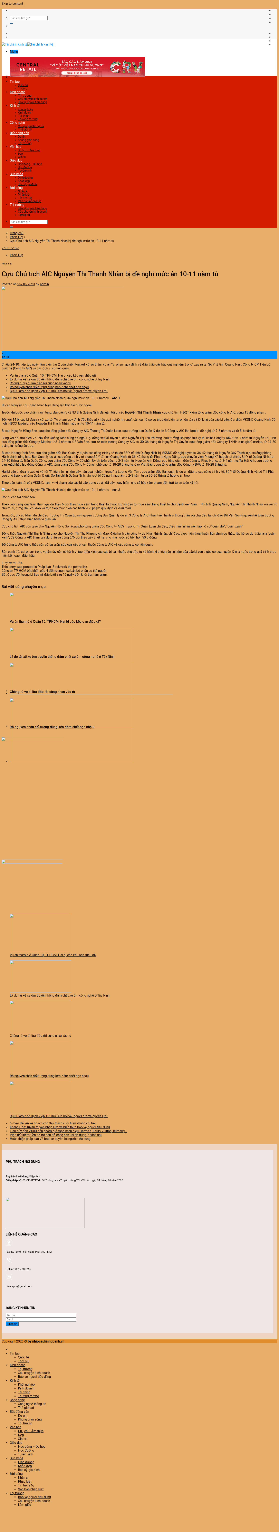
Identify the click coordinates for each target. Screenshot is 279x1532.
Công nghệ (17, 123)
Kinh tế (15, 106)
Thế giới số (25, 129)
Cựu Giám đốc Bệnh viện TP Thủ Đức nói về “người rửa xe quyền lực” (59, 391)
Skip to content (12, 4)
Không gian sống (28, 140)
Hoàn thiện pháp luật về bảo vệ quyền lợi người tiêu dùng (50, 1139)
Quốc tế (23, 85)
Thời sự (23, 88)
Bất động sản (19, 133)
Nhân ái (23, 191)
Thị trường (24, 95)
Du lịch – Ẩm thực (29, 150)
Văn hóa (15, 147)
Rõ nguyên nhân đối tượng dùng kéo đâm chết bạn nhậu (49, 387)
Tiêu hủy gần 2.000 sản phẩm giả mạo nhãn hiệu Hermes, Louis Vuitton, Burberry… (68, 1131)
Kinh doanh (17, 92)
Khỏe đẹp (24, 181)
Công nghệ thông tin (31, 126)
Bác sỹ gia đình (27, 184)
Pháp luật (24, 194)
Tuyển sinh (25, 170)
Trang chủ (16, 233)
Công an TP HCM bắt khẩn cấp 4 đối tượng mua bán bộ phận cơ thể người (54, 571)
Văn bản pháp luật (29, 201)
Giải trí (22, 156)
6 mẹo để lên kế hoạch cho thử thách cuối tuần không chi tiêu (53, 1123)
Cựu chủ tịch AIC (13, 526)
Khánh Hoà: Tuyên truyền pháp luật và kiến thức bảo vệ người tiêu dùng (60, 1127)
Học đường (25, 167)
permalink (80, 567)
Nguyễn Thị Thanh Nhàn (143, 412)
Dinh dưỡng (25, 177)
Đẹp (20, 153)
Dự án (22, 136)
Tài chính (23, 115)
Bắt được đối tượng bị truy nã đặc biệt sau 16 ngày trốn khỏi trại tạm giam (54, 574)
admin (44, 284)
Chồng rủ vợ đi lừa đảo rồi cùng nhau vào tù (40, 383)
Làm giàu (24, 214)
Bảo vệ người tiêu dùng (32, 102)
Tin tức (15, 82)
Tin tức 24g (25, 198)
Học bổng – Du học (30, 164)
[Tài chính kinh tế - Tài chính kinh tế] (27, 44)
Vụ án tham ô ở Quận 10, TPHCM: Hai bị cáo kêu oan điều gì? (53, 375)
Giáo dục (16, 160)
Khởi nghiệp (25, 109)
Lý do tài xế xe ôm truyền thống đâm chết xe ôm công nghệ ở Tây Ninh (59, 379)
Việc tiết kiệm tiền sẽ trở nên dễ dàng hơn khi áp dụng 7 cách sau (56, 1135)
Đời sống (16, 188)
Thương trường (28, 119)
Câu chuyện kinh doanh (33, 98)
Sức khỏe (16, 174)
